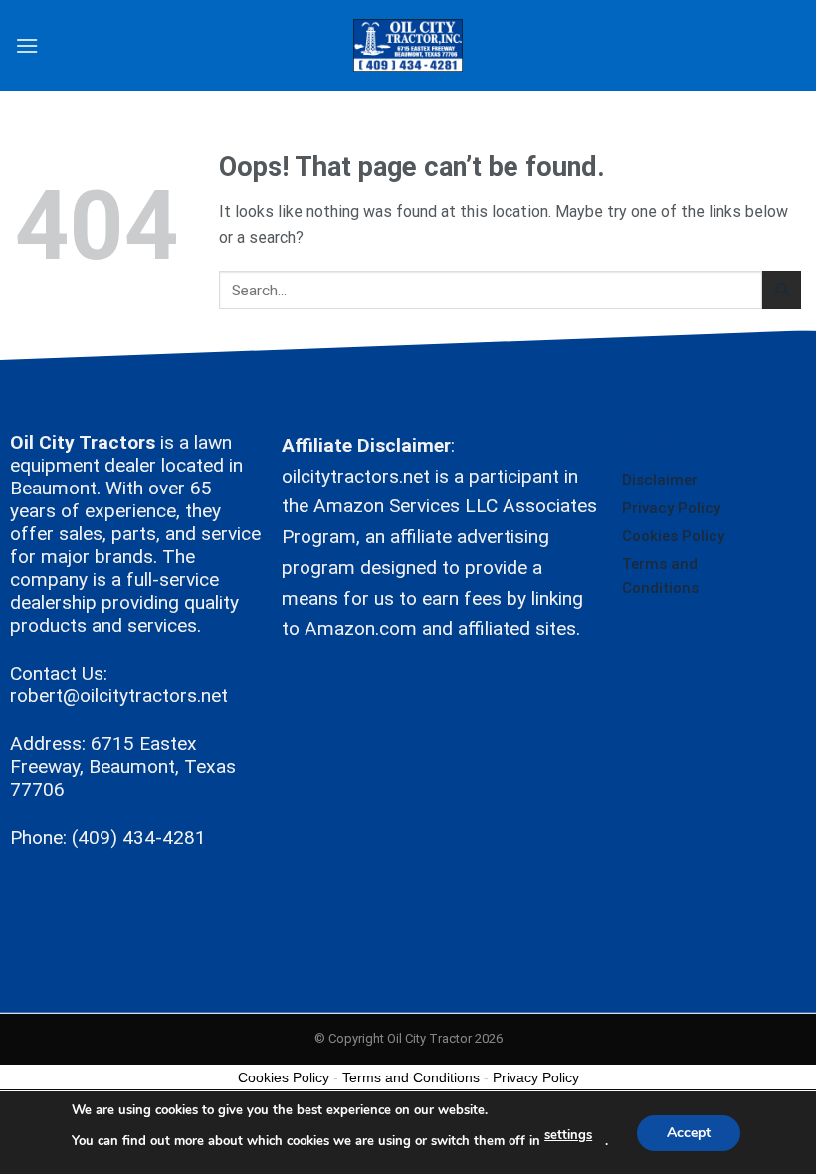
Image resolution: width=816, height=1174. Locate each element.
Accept (689, 1131)
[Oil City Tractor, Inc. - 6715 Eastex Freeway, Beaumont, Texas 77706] (408, 45)
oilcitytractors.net (356, 476)
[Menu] (27, 45)
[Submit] (781, 290)
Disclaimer (660, 480)
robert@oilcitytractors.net (119, 696)
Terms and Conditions (660, 576)
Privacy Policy (671, 508)
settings (568, 1135)
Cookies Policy (673, 536)
